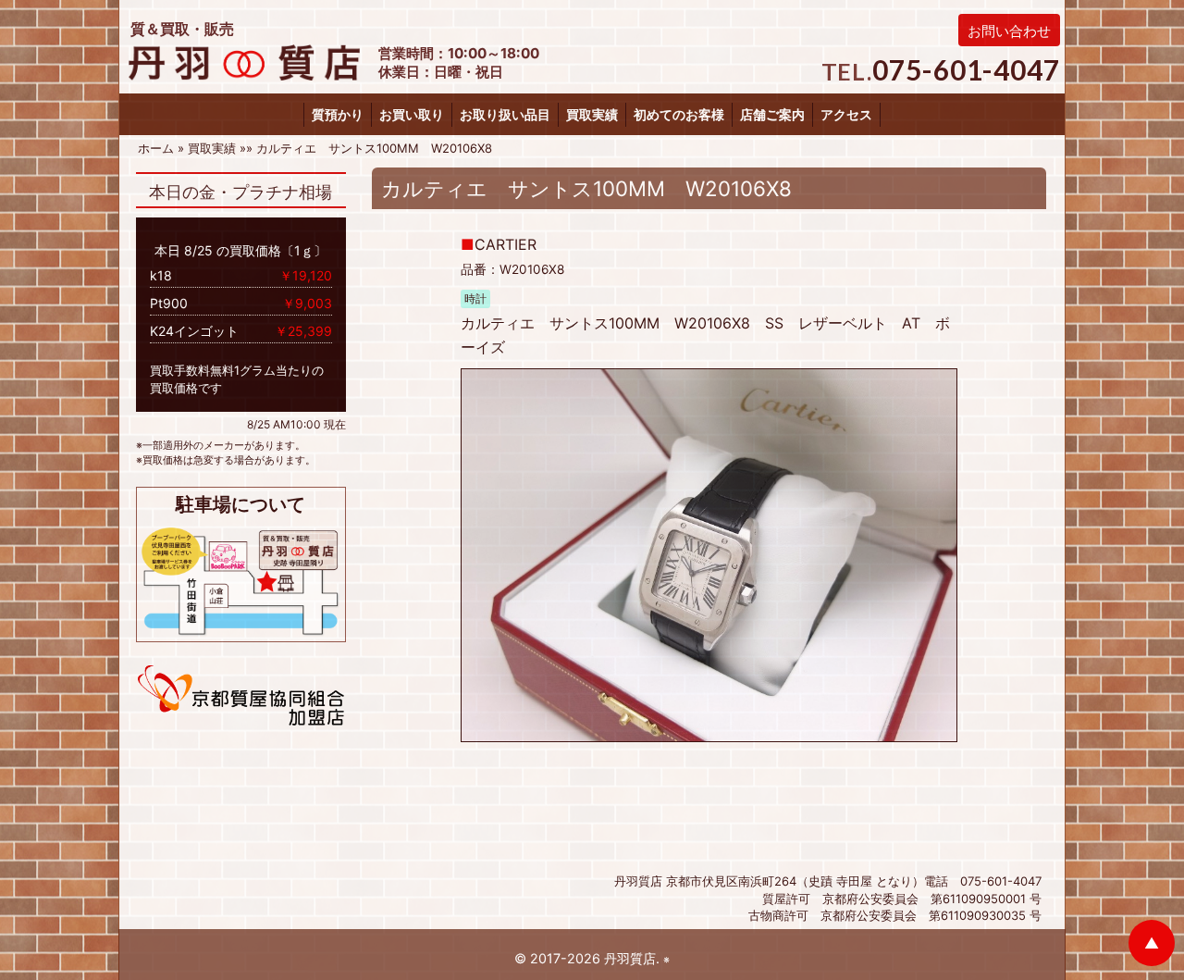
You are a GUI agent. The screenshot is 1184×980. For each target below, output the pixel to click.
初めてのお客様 (679, 114)
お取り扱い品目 (505, 114)
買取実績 (592, 114)
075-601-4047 (966, 69)
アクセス (846, 114)
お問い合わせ (1009, 31)
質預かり (338, 114)
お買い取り (411, 114)
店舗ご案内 (772, 114)
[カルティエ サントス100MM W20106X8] (709, 554)
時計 (475, 298)
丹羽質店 (630, 958)
